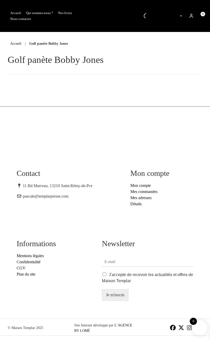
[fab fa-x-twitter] (181, 328)
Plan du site (26, 274)
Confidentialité (28, 262)
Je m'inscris (115, 295)
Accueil (15, 43)
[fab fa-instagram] (189, 328)
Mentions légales (30, 256)
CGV (21, 268)
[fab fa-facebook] (172, 328)
